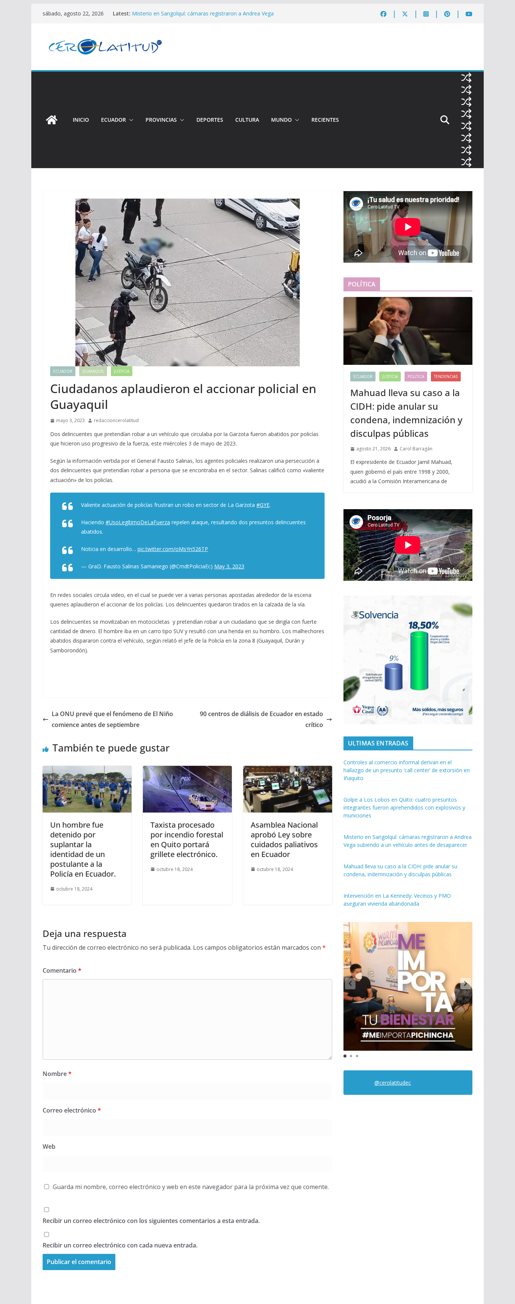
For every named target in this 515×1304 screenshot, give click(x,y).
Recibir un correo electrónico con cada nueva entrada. (120, 1245)
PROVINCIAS (161, 119)
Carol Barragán (416, 448)
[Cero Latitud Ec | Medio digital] (52, 120)
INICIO (81, 119)
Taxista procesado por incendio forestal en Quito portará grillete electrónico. (186, 839)
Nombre (57, 1074)
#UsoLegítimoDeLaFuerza (138, 522)
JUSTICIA (121, 371)
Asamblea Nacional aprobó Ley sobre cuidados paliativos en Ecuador (284, 839)
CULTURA (247, 119)
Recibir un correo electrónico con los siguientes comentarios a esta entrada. (151, 1221)
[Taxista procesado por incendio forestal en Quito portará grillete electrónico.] (187, 771)
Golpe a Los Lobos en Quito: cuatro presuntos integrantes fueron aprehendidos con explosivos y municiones (404, 807)
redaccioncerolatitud (116, 420)
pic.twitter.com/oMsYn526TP (173, 549)
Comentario (62, 970)
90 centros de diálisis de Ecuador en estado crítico (261, 719)
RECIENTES (325, 119)
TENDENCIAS (446, 376)
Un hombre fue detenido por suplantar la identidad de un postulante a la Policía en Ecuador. (83, 849)
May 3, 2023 (229, 566)
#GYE (263, 504)
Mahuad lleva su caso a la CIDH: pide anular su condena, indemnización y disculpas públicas (406, 412)
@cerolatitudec (392, 1082)
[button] (129, 120)
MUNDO (281, 119)
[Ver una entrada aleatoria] (466, 78)
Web (49, 1146)
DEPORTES (209, 119)
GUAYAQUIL (93, 371)
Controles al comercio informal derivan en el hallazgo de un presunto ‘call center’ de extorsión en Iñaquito (406, 770)
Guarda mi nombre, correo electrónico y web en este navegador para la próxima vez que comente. (191, 1187)
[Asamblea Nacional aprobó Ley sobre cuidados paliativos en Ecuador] (287, 771)
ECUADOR (113, 119)
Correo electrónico (72, 1110)
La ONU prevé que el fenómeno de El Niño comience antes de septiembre (112, 719)
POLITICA (416, 376)
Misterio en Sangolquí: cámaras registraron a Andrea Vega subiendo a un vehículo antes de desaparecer (203, 17)
